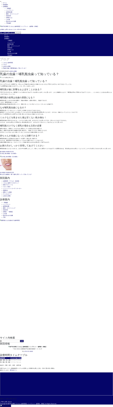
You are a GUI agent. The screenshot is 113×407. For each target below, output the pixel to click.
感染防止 (5, 190)
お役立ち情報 (13, 71)
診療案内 (5, 6)
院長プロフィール (8, 185)
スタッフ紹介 (6, 186)
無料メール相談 (7, 192)
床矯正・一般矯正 (8, 211)
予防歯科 (8, 23)
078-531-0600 (28, 351)
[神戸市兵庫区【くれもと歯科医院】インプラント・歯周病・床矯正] (19, 26)
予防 (4, 217)
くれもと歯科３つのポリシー (11, 183)
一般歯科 (8, 8)
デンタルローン (7, 194)
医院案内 (5, 4)
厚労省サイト (13, 370)
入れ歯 (8, 19)
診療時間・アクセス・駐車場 (11, 181)
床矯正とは (9, 17)
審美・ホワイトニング (12, 14)
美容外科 (8, 15)
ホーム (5, 3)
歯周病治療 (9, 12)
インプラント (10, 10)
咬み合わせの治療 (11, 21)
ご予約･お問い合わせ (6, 402)
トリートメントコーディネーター (12, 188)
